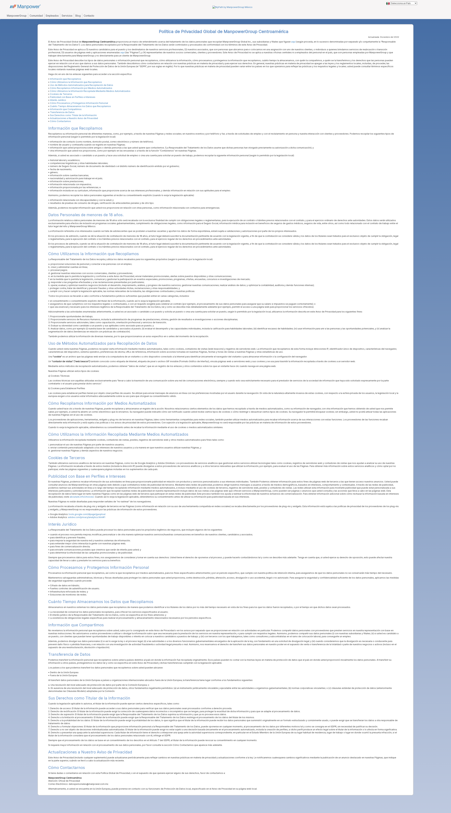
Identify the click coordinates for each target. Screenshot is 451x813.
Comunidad (36, 15)
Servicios (67, 15)
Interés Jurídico (58, 100)
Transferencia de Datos (62, 112)
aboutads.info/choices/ (81, 496)
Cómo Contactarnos (60, 121)
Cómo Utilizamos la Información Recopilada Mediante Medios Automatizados (90, 91)
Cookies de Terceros (61, 94)
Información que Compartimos (66, 109)
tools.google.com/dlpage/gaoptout (87, 514)
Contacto (89, 15)
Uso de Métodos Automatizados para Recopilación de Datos (81, 85)
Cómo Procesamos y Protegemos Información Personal (79, 103)
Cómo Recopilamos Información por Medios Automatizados (81, 88)
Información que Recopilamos (65, 79)
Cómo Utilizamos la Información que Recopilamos (76, 82)
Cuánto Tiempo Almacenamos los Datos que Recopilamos (80, 106)
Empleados (52, 15)
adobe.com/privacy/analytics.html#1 (86, 517)
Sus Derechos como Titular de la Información (73, 115)
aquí (293, 41)
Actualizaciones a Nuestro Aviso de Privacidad (74, 118)
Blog (78, 15)
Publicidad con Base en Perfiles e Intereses (72, 97)
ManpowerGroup (17, 15)
